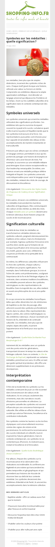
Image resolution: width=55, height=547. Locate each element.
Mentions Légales (24, 543)
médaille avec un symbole (25, 211)
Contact (35, 543)
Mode (15, 31)
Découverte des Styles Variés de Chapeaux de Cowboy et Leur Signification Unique (26, 192)
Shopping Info (22, 541)
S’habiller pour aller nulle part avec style (25, 529)
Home (8, 31)
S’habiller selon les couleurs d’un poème (25, 523)
